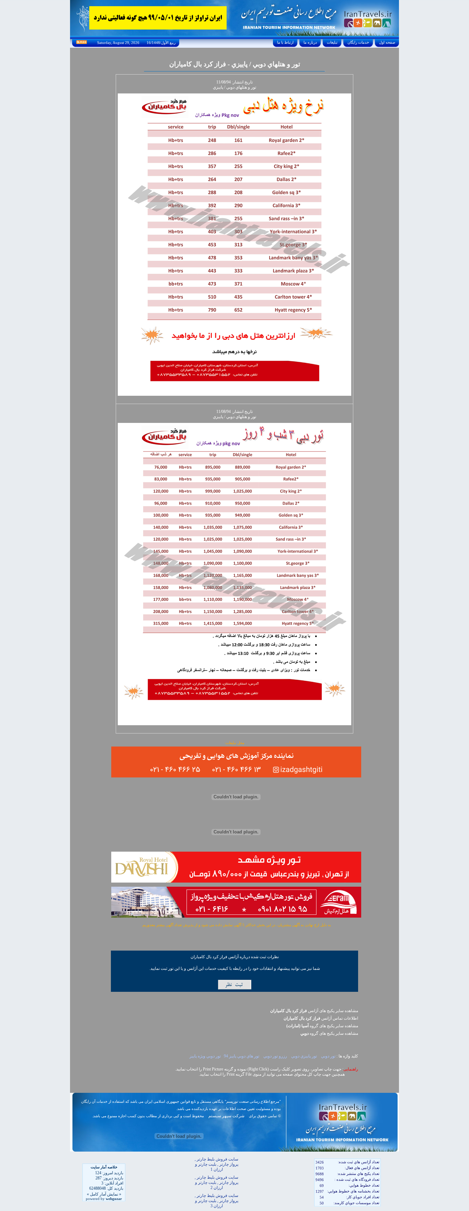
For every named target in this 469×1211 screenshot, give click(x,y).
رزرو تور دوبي (274, 1056)
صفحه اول (387, 42)
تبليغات (332, 42)
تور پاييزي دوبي (303, 1056)
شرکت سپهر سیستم (226, 1115)
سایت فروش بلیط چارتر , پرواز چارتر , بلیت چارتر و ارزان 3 (216, 1200)
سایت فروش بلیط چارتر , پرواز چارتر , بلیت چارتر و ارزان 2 (216, 1182)
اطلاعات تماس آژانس (321, 1018)
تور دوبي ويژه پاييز (204, 1056)
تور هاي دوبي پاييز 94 (241, 1056)
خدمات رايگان (358, 42)
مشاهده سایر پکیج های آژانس (314, 1010)
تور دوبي (327, 1056)
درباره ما (310, 42)
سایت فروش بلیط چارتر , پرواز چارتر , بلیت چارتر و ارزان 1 (216, 1164)
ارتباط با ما (285, 42)
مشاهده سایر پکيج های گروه (322, 1025)
